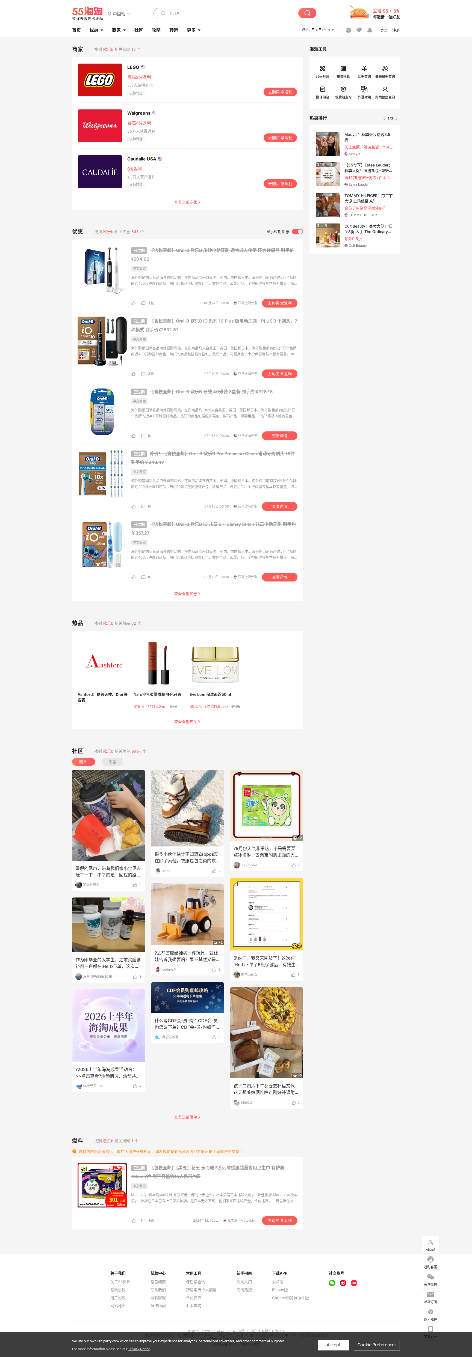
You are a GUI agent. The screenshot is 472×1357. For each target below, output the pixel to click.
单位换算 (343, 76)
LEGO (133, 67)
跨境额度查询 (385, 97)
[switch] (284, 231)
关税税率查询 (385, 76)
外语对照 (364, 97)
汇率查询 (364, 76)
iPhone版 (280, 1290)
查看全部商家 (185, 202)
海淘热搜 (244, 1290)
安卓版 (278, 1282)
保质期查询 (343, 97)
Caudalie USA (141, 159)
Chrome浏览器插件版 (290, 1298)
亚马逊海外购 (248, 303)
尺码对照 (322, 76)
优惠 (94, 30)
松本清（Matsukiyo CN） (247, 1220)
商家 (116, 30)
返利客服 (158, 1298)
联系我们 (158, 1290)
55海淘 (87, 13)
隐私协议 (118, 1290)
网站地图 (118, 1306)
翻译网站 (322, 97)
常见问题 (158, 1282)
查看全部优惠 (185, 593)
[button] (119, 13)
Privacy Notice (139, 1349)
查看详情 (279, 436)
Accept (333, 1345)
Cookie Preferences (377, 1345)
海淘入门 (244, 1282)
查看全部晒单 (185, 1117)
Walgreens (139, 113)
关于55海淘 (120, 1282)
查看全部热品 (185, 721)
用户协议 (118, 1298)
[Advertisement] (354, 295)
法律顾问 (158, 1306)
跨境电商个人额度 (201, 1290)
